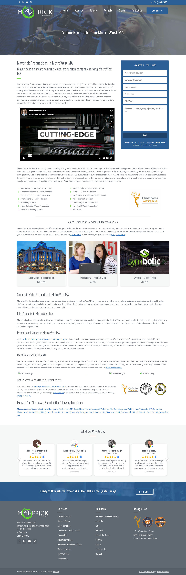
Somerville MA (51, 412)
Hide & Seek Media (163, 571)
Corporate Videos (64, 516)
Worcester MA (145, 409)
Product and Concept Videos (69, 530)
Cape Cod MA (152, 412)
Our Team (99, 530)
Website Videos (64, 521)
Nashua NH (141, 412)
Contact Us (23, 532)
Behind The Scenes (103, 535)
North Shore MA (66, 409)
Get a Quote (145, 491)
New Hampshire (51, 409)
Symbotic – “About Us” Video (145, 277)
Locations (56, 571)
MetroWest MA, (96, 409)
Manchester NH (113, 412)
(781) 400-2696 (160, 2)
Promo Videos (63, 535)
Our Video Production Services (108, 516)
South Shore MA (81, 409)
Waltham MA (133, 409)
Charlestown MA (24, 412)
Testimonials (101, 549)
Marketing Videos (64, 549)
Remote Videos (63, 554)
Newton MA (63, 412)
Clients (98, 544)
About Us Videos (64, 526)
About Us (99, 521)
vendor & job (147, 145)
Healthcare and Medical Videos (70, 544)
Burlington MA (86, 412)
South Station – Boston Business (41, 277)
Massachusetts (23, 409)
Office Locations (23, 535)
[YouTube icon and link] (27, 2)
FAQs (97, 526)
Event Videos (63, 558)
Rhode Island (37, 409)
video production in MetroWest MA (49, 386)
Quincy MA (74, 412)
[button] (167, 460)
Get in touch (58, 392)
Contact (99, 554)
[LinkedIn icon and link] (23, 2)
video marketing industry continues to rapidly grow (45, 339)
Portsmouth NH (128, 412)
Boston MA (108, 409)
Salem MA (157, 409)
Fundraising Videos (65, 540)
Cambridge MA (120, 409)
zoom (40, 257)
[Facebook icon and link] (20, 2)
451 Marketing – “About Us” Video (93, 277)
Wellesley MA (38, 412)
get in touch (75, 234)
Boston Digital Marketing (146, 571)
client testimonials (114, 367)
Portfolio (99, 540)
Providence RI (99, 412)
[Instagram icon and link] (31, 2)
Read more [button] (74, 472)
